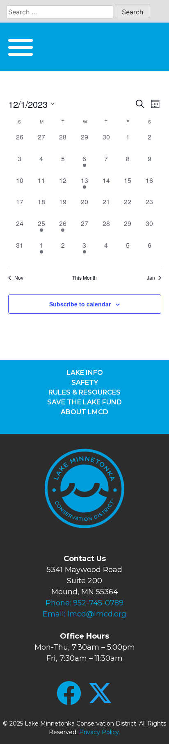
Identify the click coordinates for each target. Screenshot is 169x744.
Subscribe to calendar (80, 304)
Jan (151, 277)
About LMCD (84, 412)
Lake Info (84, 373)
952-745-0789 (98, 602)
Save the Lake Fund (84, 402)
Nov (18, 277)
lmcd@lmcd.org (96, 613)
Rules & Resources (84, 392)
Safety (84, 382)
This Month (84, 277)
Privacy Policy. (99, 732)
